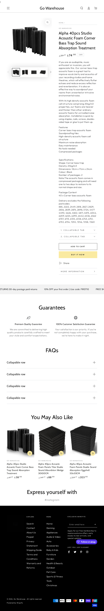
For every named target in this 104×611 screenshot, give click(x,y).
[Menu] (8, 8)
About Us (31, 532)
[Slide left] (8, 72)
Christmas (51, 585)
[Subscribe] (95, 524)
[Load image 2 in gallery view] (25, 72)
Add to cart (78, 246)
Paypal (30, 536)
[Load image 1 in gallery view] (16, 72)
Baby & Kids (52, 550)
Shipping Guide (34, 550)
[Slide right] (51, 72)
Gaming (50, 528)
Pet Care (51, 572)
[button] (81, 8)
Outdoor (50, 567)
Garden (50, 558)
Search (30, 523)
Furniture (51, 554)
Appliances (52, 532)
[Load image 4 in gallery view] (43, 72)
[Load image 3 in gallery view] (34, 72)
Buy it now (78, 255)
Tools (49, 580)
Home (61, 23)
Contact (31, 528)
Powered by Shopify (15, 603)
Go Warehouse (65, 28)
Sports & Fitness (54, 576)
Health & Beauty (54, 563)
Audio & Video (53, 536)
